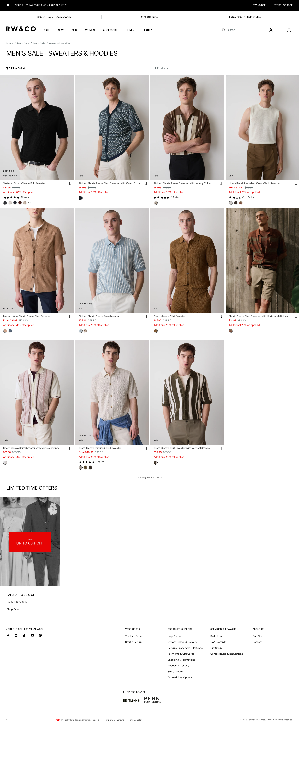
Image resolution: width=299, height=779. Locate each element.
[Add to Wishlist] (70, 183)
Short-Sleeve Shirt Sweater (170, 316)
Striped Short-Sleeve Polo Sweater (99, 316)
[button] (47, 30)
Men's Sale (23, 43)
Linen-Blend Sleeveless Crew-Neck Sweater (254, 183)
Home (9, 43)
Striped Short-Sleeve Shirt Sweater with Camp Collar (110, 183)
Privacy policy (135, 720)
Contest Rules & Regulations (226, 654)
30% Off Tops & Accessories (54, 17)
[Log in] (271, 30)
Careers (257, 642)
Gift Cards (216, 648)
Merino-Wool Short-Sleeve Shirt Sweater (27, 316)
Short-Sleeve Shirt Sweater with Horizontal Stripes (258, 316)
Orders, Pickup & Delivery (182, 642)
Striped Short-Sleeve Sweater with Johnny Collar (182, 183)
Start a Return (133, 642)
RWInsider (259, 5)
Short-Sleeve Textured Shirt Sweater (100, 448)
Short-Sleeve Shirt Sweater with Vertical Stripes (31, 448)
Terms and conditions (113, 720)
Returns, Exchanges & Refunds (185, 648)
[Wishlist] (280, 30)
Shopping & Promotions (181, 659)
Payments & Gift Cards (181, 654)
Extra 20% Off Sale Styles (245, 17)
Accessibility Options (180, 677)
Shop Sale (13, 609)
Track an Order (134, 636)
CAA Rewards (218, 642)
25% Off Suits (149, 17)
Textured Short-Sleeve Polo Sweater (24, 183)
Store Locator (283, 5)
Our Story (258, 636)
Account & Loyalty (178, 665)
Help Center (175, 636)
